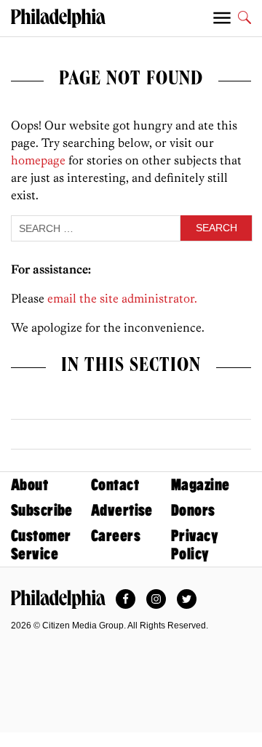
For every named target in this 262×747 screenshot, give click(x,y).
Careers (115, 536)
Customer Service (41, 545)
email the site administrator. (122, 298)
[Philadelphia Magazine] (58, 599)
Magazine (200, 485)
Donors (193, 510)
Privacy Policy (194, 545)
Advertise (122, 510)
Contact (115, 485)
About (29, 485)
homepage (38, 160)
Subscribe (42, 510)
